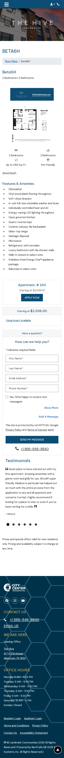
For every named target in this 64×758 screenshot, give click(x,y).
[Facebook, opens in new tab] (7, 601)
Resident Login (12, 718)
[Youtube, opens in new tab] (23, 601)
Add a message (48, 416)
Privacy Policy (14, 430)
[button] (52, 4)
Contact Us (10, 733)
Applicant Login (33, 718)
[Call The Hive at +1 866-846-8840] (58, 4)
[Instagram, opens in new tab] (15, 601)
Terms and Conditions (16, 725)
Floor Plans (11, 61)
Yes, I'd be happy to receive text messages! (28, 399)
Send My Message (32, 439)
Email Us (11, 626)
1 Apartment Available (18, 320)
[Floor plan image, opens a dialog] (32, 116)
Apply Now (34, 297)
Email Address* (18, 378)
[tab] (7, 524)
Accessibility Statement (34, 733)
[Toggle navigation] (6, 4)
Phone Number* (18, 388)
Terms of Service (37, 430)
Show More (51, 407)
